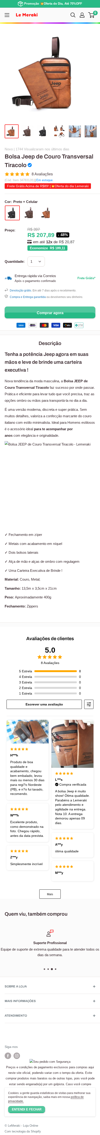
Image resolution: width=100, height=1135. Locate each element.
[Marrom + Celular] (29, 213)
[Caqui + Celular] (46, 213)
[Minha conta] (82, 15)
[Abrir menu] (7, 15)
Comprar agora (50, 313)
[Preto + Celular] (12, 213)
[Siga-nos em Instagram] (16, 1056)
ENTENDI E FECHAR (26, 1109)
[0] (91, 15)
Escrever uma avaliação (44, 704)
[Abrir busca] (73, 15)
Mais (50, 894)
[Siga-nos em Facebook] (8, 1056)
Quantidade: (15, 261)
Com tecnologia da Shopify (23, 1131)
